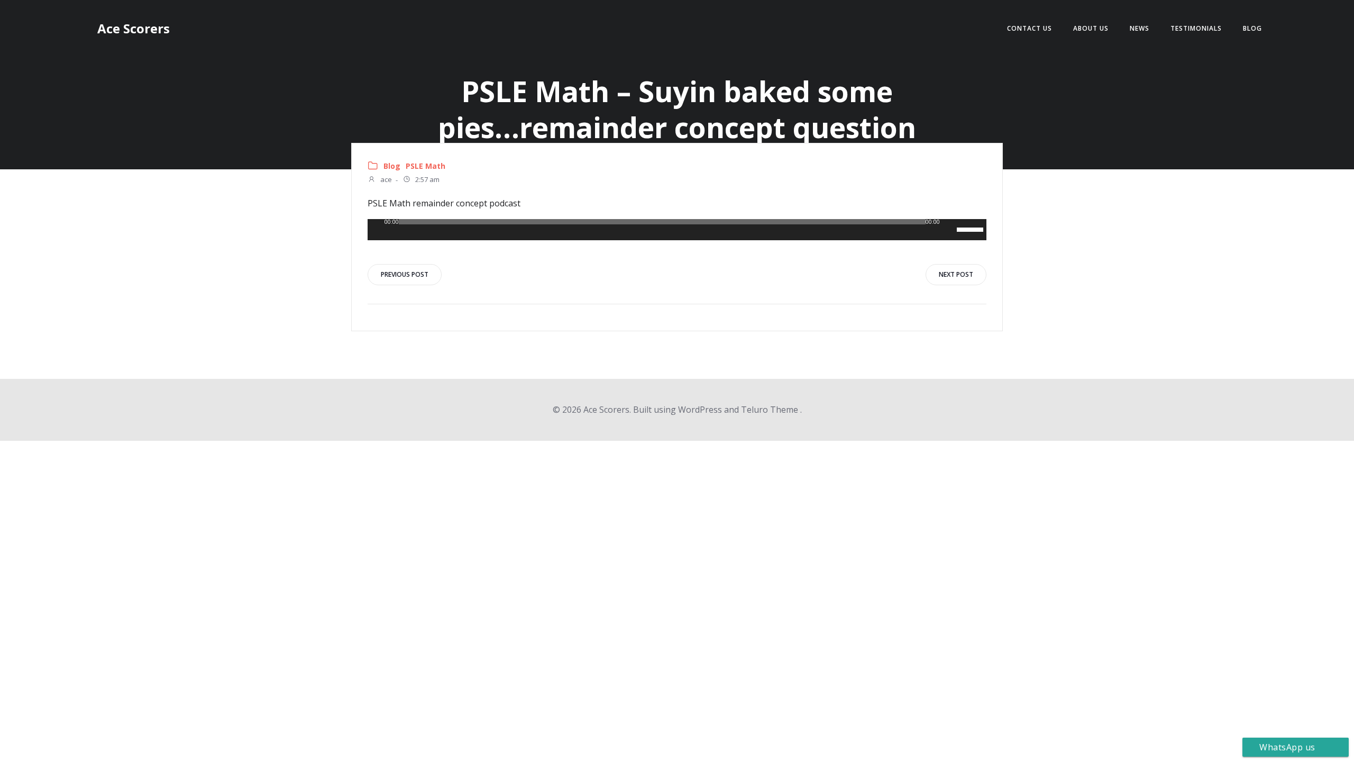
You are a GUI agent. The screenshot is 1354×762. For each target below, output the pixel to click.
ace (385, 180)
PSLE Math (425, 166)
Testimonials (1196, 28)
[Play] (376, 229)
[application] (677, 229)
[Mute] (948, 229)
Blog (1252, 28)
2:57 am (427, 180)
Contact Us (1029, 28)
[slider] (971, 228)
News (1139, 28)
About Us (1091, 28)
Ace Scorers (133, 28)
